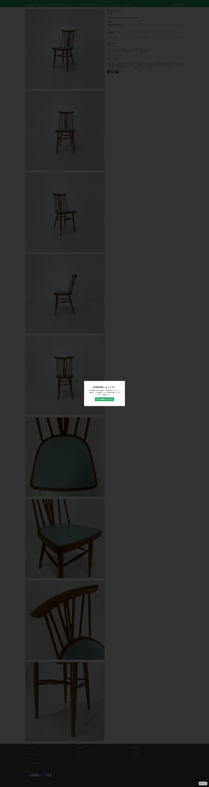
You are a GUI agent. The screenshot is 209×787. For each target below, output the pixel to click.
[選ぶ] (121, 384)
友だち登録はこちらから (104, 399)
